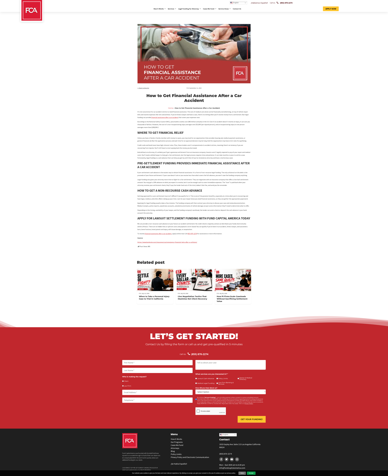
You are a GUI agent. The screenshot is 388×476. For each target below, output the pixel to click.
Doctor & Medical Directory (245, 378)
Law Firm (127, 386)
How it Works (159, 9)
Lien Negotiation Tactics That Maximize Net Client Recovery (192, 297)
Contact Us (237, 9)
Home (170, 108)
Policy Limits (223, 378)
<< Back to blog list (143, 88)
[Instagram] (237, 459)
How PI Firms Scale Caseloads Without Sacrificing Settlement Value (232, 298)
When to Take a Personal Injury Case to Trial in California (154, 297)
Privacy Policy (249, 403)
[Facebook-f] (221, 459)
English (236, 3)
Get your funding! (252, 419)
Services (171, 9)
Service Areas (223, 9)
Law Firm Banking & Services (226, 383)
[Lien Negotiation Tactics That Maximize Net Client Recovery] (194, 280)
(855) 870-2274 (225, 453)
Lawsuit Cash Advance (205, 378)
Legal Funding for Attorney (188, 9)
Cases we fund (208, 9)
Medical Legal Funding (205, 383)
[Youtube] (232, 459)
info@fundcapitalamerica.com (232, 468)
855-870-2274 (192, 234)
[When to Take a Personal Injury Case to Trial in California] (155, 280)
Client (126, 381)
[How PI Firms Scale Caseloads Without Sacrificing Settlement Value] (233, 280)
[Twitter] (227, 459)
